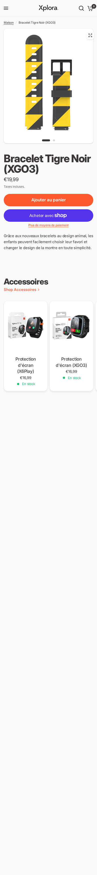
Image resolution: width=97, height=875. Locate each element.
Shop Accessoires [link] (20, 289)
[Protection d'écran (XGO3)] (71, 327)
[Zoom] (90, 35)
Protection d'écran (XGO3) (71, 362)
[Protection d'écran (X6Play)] (25, 327)
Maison (9, 22)
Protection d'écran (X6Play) (25, 365)
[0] (89, 8)
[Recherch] (81, 8)
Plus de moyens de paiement (48, 225)
